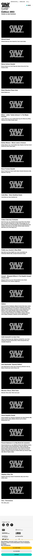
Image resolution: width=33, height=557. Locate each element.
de (27, 1)
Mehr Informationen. (6, 545)
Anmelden (22, 1)
